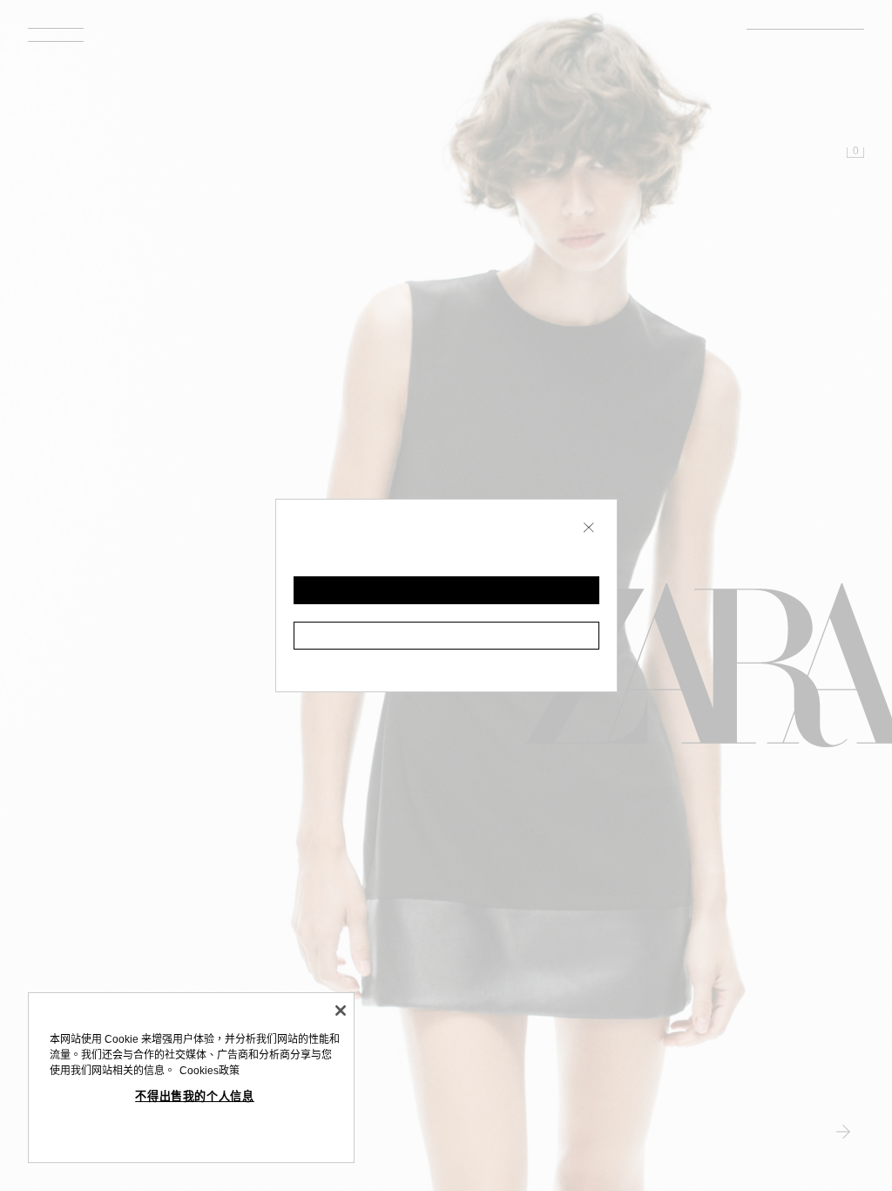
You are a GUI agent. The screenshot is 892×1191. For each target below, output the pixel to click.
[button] (446, 590)
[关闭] (340, 1010)
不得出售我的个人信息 (194, 1096)
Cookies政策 (209, 1071)
